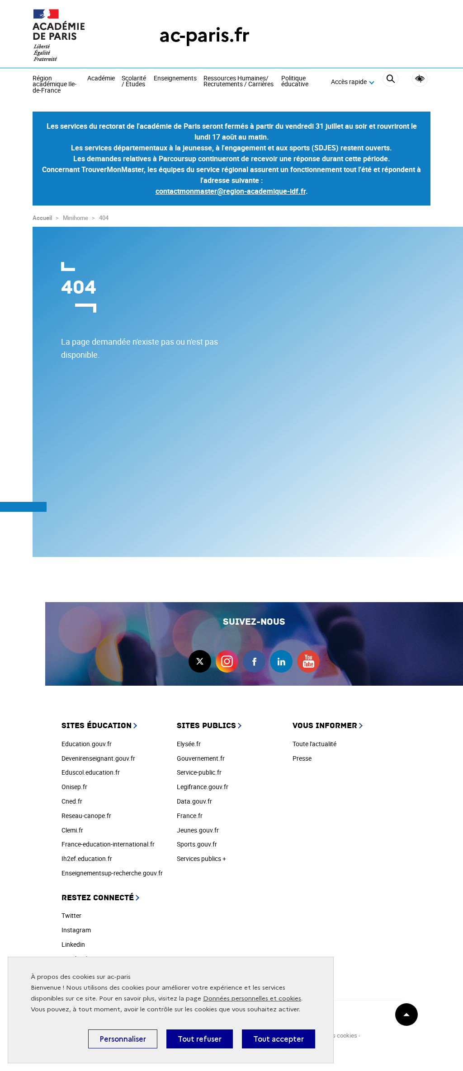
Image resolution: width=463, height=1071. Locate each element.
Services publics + (201, 858)
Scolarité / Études (134, 81)
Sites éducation (96, 725)
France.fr (190, 815)
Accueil (42, 218)
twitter (200, 661)
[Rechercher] (390, 82)
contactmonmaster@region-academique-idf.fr (231, 191)
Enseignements (175, 78)
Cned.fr (71, 801)
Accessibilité (420, 79)
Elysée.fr (189, 743)
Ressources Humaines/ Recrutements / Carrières (238, 81)
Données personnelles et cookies (252, 998)
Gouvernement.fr (201, 758)
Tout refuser (200, 1039)
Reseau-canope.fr (86, 815)
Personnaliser (122, 1039)
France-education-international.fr (108, 844)
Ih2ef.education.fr (86, 858)
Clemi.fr (72, 830)
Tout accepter (278, 1039)
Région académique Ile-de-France (54, 84)
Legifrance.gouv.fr (202, 786)
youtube (308, 661)
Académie (101, 78)
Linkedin (73, 944)
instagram (227, 661)
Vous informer (325, 725)
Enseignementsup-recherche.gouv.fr (112, 873)
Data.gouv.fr (194, 801)
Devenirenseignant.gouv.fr (98, 758)
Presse (302, 758)
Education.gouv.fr (86, 743)
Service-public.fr (199, 772)
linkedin (281, 661)
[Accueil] (78, 35)
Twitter (71, 915)
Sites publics (206, 725)
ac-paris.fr (204, 35)
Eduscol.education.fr (90, 772)
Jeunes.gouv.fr (198, 830)
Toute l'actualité (314, 743)
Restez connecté (97, 898)
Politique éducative (294, 81)
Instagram (76, 930)
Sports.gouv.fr (197, 844)
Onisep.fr (74, 786)
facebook (254, 661)
